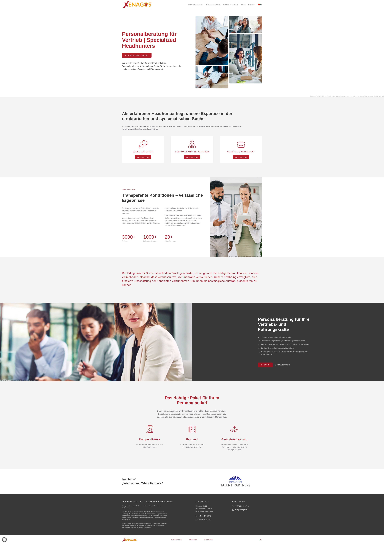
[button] (260, 540)
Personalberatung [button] (195, 4)
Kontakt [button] (251, 4)
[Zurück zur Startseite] (137, 4)
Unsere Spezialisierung (136, 55)
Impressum (193, 539)
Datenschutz (176, 539)
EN (261, 4)
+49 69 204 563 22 (283, 365)
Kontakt (265, 365)
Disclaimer (208, 539)
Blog (243, 4)
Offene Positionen (230, 4)
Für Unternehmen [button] (213, 4)
